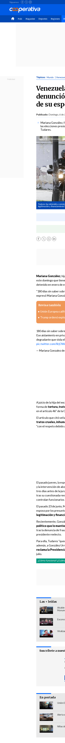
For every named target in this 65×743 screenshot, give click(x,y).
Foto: (41, 139)
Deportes (42, 19)
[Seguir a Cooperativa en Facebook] (22, 2)
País (20, 19)
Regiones (55, 19)
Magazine (30, 19)
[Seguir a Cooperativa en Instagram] (30, 2)
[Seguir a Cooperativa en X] (26, 2)
